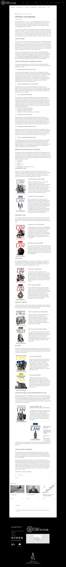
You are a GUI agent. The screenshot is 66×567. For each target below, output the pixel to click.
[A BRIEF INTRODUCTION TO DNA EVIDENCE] (49, 489)
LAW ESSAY (14, 494)
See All (54, 483)
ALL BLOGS (12, 7)
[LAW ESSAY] (17, 489)
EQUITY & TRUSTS (42, 7)
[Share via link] (22, 474)
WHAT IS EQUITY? (31, 494)
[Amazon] (17, 538)
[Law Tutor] (12, 538)
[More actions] (50, 14)
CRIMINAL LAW (34, 7)
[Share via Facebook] (15, 474)
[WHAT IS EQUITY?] (33, 489)
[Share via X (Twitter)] (17, 474)
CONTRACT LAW (20, 7)
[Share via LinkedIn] (20, 474)
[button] (27, 3)
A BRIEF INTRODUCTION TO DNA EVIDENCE (48, 495)
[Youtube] (15, 538)
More (49, 7)
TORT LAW (27, 7)
